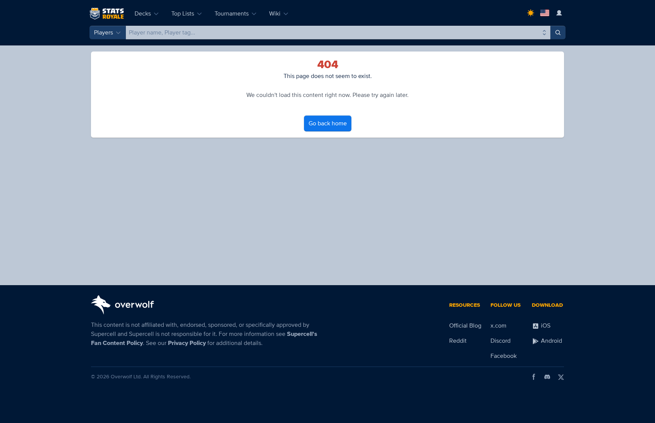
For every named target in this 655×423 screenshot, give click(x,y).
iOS (544, 325)
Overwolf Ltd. (126, 376)
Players (103, 32)
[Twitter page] (561, 377)
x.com (498, 325)
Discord (500, 341)
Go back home (328, 123)
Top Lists (182, 13)
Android (550, 341)
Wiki (274, 13)
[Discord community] (547, 377)
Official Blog (465, 325)
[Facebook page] (534, 377)
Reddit (458, 341)
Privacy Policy (187, 343)
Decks (143, 13)
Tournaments (232, 13)
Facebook (503, 356)
